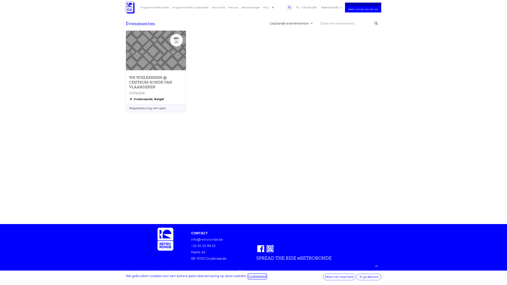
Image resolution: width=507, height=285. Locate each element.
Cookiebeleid (257, 276)
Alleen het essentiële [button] (339, 277)
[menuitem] (155, 7)
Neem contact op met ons (363, 9)
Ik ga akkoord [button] (368, 277)
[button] (289, 7)
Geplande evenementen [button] (290, 23)
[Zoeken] (376, 23)
